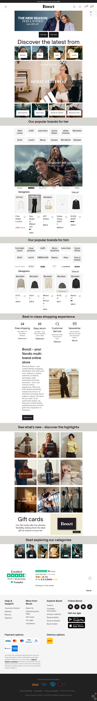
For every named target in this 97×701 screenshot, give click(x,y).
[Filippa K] (54, 188)
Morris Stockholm (54, 249)
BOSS (19, 140)
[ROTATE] (31, 188)
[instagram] (76, 606)
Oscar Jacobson (31, 249)
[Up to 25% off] (48, 21)
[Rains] (42, 267)
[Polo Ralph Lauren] (31, 267)
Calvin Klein (43, 130)
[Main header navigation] (6, 6)
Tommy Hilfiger (54, 131)
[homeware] (54, 551)
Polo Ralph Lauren (19, 249)
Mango (43, 140)
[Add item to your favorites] (24, 217)
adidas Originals (65, 131)
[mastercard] (15, 641)
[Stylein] (77, 188)
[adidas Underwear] (48, 81)
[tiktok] (89, 606)
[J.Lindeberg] (65, 267)
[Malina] (20, 188)
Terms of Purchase (26, 691)
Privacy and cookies (51, 691)
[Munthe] (42, 188)
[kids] (42, 551)
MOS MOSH (66, 140)
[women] (20, 551)
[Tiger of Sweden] (20, 267)
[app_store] (76, 625)
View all (75, 192)
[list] (48, 214)
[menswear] (31, 551)
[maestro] (22, 641)
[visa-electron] (29, 641)
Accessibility (38, 691)
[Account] (80, 6)
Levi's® (31, 140)
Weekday (77, 140)
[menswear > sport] (77, 551)
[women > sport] (65, 551)
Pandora (54, 140)
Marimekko (77, 130)
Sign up (74, 340)
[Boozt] (48, 6)
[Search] (74, 6)
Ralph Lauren (20, 131)
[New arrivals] (48, 166)
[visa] (8, 641)
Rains (66, 257)
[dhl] (50, 641)
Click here (57, 342)
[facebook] (70, 606)
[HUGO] (77, 267)
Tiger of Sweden (77, 258)
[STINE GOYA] (65, 188)
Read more (28, 417)
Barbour (54, 257)
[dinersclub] (36, 641)
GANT (31, 130)
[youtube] (83, 606)
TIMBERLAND (42, 257)
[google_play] (76, 619)
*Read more (39, 339)
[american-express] (15, 649)
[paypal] (8, 649)
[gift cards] (66, 524)
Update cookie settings (67, 691)
